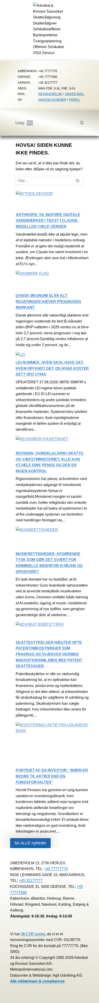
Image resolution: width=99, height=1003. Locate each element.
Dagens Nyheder (52, 100)
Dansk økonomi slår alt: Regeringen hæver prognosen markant (48, 301)
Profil (74, 100)
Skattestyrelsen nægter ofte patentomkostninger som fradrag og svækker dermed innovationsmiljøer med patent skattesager (49, 654)
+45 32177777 (31, 881)
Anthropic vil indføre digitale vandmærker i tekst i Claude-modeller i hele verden (48, 220)
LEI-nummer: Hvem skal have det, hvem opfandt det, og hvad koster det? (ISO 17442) (52, 368)
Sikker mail (74, 94)
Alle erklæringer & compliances (37, 981)
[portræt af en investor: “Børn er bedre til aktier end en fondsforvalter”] (52, 745)
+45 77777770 (56, 869)
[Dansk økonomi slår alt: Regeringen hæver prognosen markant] (32, 282)
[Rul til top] (88, 996)
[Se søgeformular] (84, 123)
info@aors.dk (50, 94)
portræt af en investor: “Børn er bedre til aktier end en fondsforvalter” (52, 776)
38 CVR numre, (33, 934)
